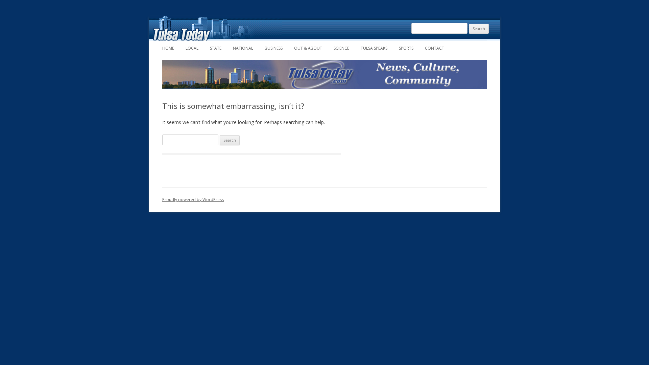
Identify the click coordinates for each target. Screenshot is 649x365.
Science (341, 48)
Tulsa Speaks (374, 48)
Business (274, 48)
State (215, 48)
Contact (434, 48)
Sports (406, 48)
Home (168, 48)
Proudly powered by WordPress (193, 199)
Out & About (308, 48)
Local (192, 48)
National (243, 48)
